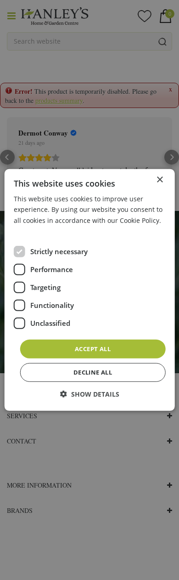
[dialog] (90, 290)
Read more (30, 230)
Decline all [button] (92, 372)
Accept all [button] (93, 349)
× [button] (159, 179)
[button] (89, 394)
